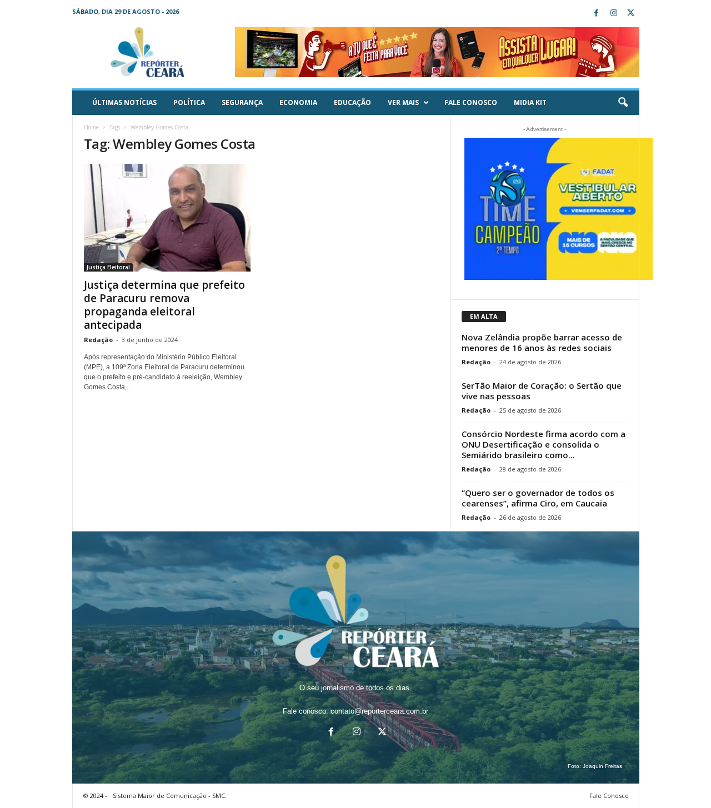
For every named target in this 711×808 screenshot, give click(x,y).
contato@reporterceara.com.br (379, 711)
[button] (622, 103)
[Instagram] (613, 14)
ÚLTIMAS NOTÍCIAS (124, 102)
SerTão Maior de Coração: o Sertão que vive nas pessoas (542, 391)
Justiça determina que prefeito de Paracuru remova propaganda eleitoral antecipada (164, 305)
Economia (298, 102)
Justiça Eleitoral (108, 267)
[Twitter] (631, 14)
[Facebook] (596, 14)
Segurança (242, 102)
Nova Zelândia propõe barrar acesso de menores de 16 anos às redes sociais (542, 342)
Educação (352, 102)
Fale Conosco (470, 102)
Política (189, 102)
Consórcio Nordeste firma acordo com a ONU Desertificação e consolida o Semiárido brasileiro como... (543, 444)
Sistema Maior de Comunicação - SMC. (170, 795)
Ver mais (403, 102)
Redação (98, 339)
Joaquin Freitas (602, 766)
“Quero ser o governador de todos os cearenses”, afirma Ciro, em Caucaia (538, 498)
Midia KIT (530, 102)
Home (91, 127)
